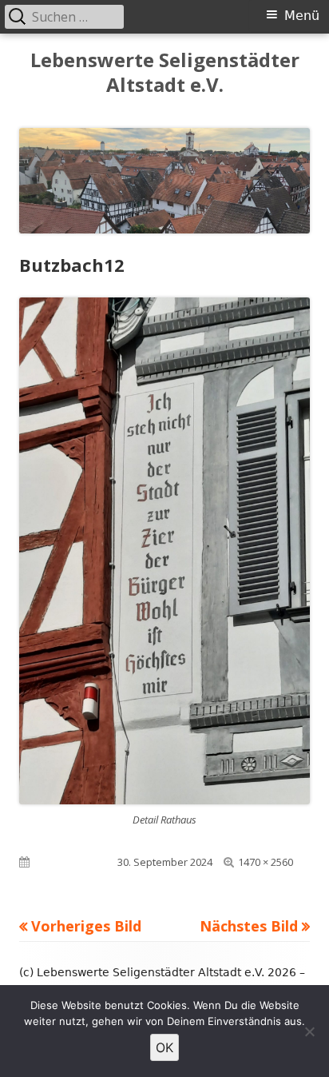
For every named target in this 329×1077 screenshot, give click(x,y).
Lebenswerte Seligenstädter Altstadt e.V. (164, 73)
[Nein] (309, 1031)
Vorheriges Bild (86, 925)
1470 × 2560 (265, 862)
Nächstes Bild (249, 925)
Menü (301, 15)
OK (164, 1047)
